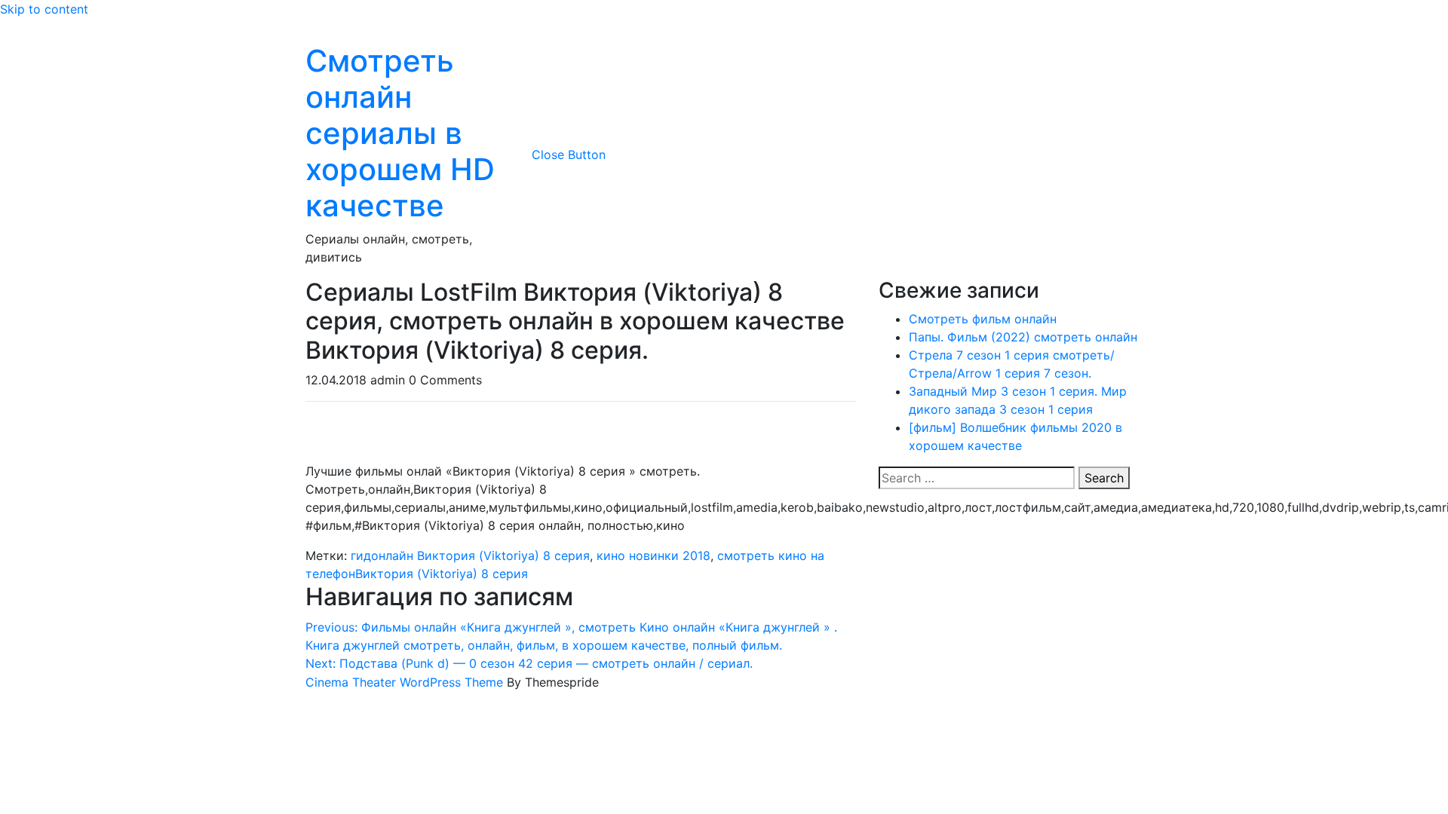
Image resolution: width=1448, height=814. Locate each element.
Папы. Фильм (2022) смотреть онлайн (1023, 336)
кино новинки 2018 (653, 555)
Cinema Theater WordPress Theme (404, 682)
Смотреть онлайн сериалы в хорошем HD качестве (400, 133)
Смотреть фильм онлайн (983, 318)
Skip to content (44, 9)
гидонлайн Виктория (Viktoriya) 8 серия (470, 555)
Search (1104, 477)
